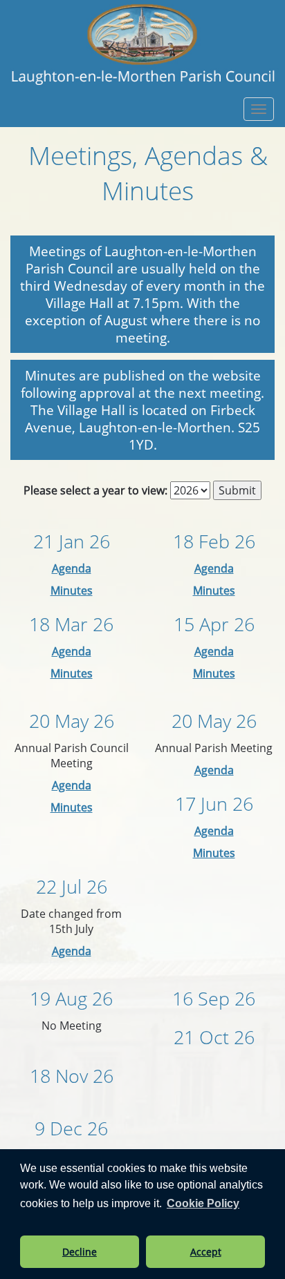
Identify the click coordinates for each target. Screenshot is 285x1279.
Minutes (71, 590)
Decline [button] (79, 1251)
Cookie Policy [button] (203, 1203)
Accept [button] (205, 1251)
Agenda (71, 568)
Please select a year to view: (95, 490)
